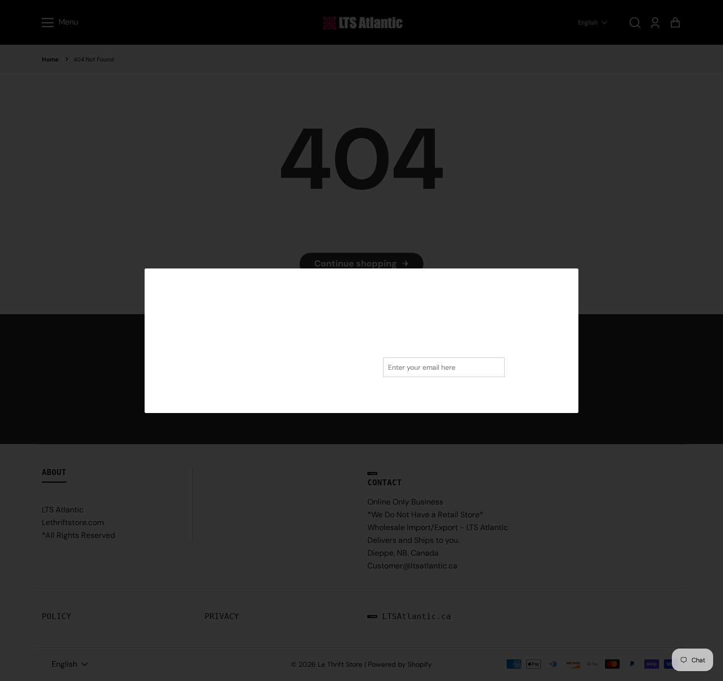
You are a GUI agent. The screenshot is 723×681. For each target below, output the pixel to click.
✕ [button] (568, 279)
